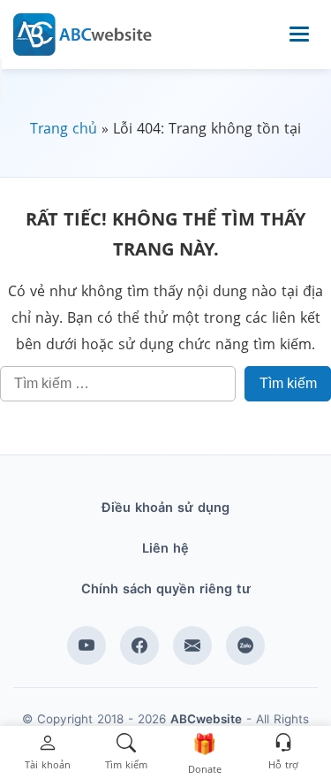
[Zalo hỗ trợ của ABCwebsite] (245, 645)
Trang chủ (63, 128)
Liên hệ (165, 548)
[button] (48, 753)
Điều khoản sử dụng (165, 508)
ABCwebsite (206, 719)
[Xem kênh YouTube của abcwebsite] (86, 645)
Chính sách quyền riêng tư (166, 589)
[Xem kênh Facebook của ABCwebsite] (139, 645)
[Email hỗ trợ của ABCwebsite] (192, 645)
